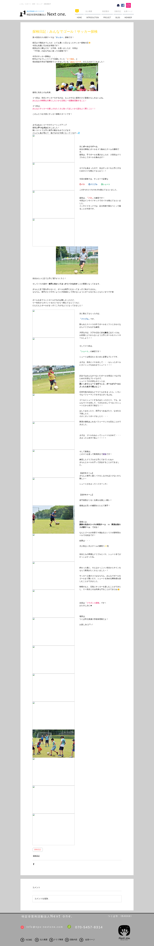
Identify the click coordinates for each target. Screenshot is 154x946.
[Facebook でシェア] (33, 864)
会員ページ (128, 11)
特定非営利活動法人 (36, 14)
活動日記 (117, 11)
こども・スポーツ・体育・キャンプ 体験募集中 (35, 4)
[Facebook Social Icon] (122, 5)
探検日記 (37, 850)
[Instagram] (128, 5)
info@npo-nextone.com (44, 926)
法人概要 (88, 11)
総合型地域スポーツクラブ (36, 11)
